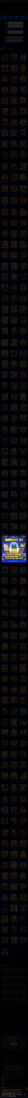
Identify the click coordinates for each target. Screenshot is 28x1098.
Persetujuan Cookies (7, 1093)
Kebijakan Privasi (12, 1096)
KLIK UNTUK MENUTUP (14, 561)
